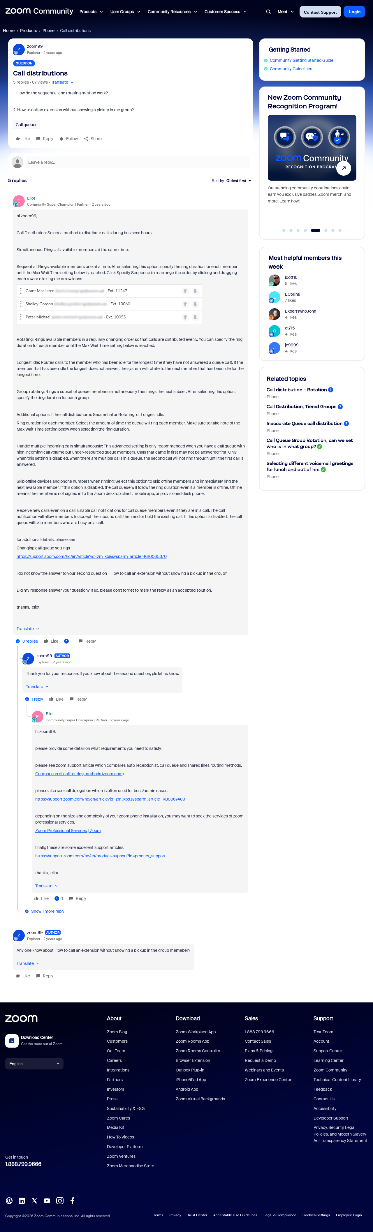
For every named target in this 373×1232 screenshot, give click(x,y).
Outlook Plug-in (190, 1070)
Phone (48, 30)
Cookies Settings (316, 1215)
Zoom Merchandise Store (130, 1165)
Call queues (26, 124)
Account (321, 1041)
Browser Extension (193, 1060)
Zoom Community (330, 1070)
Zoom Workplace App (196, 1031)
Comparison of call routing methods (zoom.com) (79, 773)
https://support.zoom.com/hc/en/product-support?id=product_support (100, 856)
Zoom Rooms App (192, 1041)
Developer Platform (125, 1146)
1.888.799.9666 (23, 1164)
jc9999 (292, 345)
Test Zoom (323, 1031)
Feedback (323, 1089)
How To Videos (120, 1137)
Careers (114, 1060)
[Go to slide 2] (291, 230)
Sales (251, 1018)
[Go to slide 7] (333, 230)
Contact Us (324, 1098)
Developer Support (331, 1118)
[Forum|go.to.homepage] (39, 11)
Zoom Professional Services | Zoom (68, 830)
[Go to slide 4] (305, 230)
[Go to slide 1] (283, 230)
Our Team (116, 1050)
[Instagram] (60, 1200)
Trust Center (197, 1215)
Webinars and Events (264, 1070)
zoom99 (35, 46)
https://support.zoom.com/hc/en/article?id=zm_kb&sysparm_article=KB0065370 (92, 556)
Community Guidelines (291, 68)
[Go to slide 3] (298, 230)
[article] (130, 420)
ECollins (292, 294)
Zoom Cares (118, 1118)
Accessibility (325, 1108)
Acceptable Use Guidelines (235, 1215)
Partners (115, 1079)
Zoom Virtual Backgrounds (200, 1098)
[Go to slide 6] (322, 230)
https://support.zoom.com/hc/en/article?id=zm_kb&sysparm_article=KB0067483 (110, 799)
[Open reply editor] (130, 162)
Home (9, 30)
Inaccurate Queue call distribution (305, 423)
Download (188, 1018)
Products (28, 30)
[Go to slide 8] (340, 230)
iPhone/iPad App (191, 1079)
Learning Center (329, 1060)
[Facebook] (72, 1200)
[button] (63, 82)
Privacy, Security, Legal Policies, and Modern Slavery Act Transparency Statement (340, 1134)
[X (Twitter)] (34, 1200)
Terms (158, 1215)
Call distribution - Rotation (297, 389)
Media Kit (115, 1127)
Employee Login (349, 1215)
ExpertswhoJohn (300, 311)
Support (323, 1018)
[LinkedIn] (21, 1200)
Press (112, 1098)
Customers (117, 1041)
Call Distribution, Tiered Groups (302, 406)
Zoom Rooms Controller (198, 1050)
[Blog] (9, 1200)
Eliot (31, 198)
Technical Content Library (337, 1079)
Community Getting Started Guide (301, 60)
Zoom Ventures (121, 1156)
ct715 (290, 328)
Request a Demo (260, 1060)
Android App (187, 1089)
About (114, 1018)
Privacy (175, 1215)
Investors (115, 1089)
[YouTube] (47, 1200)
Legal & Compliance (279, 1215)
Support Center (328, 1050)
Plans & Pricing (258, 1050)
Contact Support (320, 12)
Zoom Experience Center (268, 1079)
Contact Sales (258, 1041)
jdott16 (291, 277)
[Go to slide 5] (312, 230)
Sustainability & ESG (126, 1108)
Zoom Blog (117, 1031)
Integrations (118, 1070)
